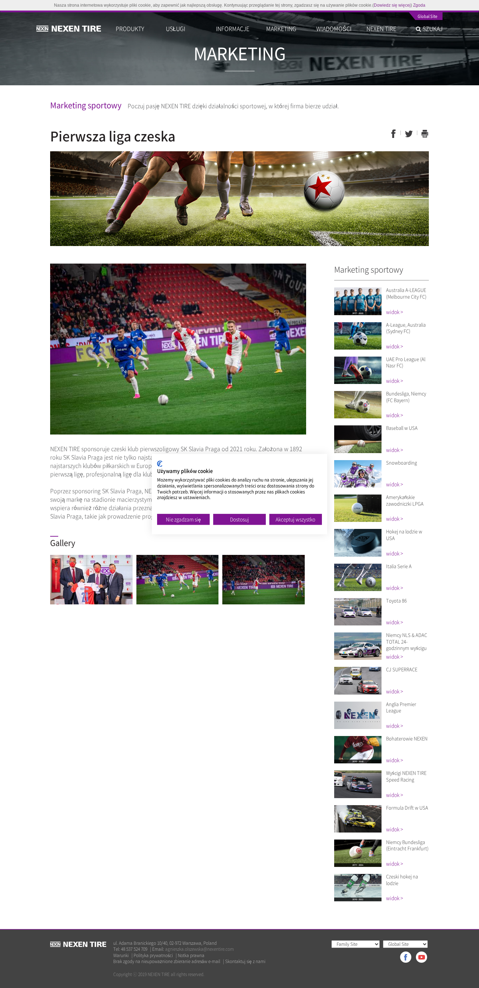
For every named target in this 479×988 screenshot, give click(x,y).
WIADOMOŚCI (333, 28)
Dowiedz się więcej (392, 5)
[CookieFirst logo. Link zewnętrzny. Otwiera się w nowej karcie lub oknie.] (159, 463)
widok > (394, 311)
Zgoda (419, 5)
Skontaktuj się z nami (245, 961)
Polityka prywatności (153, 956)
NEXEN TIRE (381, 28)
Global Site (427, 16)
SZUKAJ (432, 28)
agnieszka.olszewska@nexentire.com (199, 949)
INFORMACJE (232, 28)
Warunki (121, 956)
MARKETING (281, 28)
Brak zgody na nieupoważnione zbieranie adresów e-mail (166, 961)
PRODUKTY (130, 28)
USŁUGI (175, 28)
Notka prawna (191, 956)
